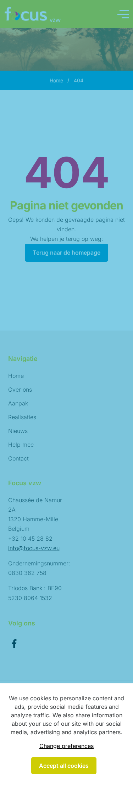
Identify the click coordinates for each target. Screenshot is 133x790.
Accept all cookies (64, 765)
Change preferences (66, 745)
